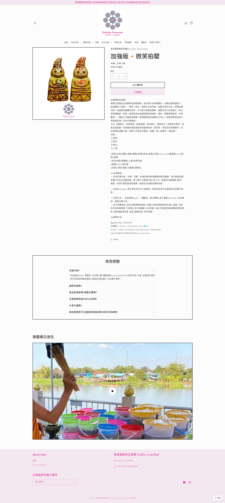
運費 (120, 67)
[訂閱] (74, 482)
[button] (35, 23)
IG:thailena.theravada (126, 466)
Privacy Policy (40, 465)
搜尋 (34, 461)
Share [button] (115, 239)
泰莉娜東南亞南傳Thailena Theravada (108, 498)
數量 (112, 71)
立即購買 (138, 92)
